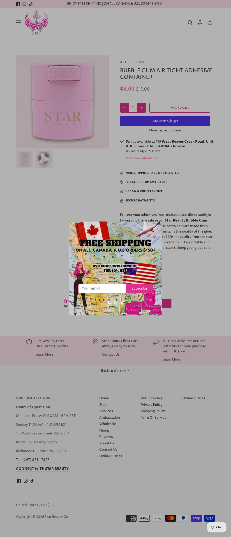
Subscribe (139, 288)
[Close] (155, 228)
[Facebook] (109, 302)
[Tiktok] (123, 302)
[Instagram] (116, 302)
